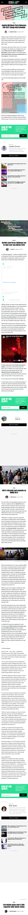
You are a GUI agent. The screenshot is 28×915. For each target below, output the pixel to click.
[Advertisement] (14, 203)
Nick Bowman (13, 911)
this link (21, 378)
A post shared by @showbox (14, 299)
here (8, 71)
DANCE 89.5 (19, 504)
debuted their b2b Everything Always (10, 372)
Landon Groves (13, 31)
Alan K (12, 249)
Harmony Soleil (12, 528)
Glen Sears (13, 497)
